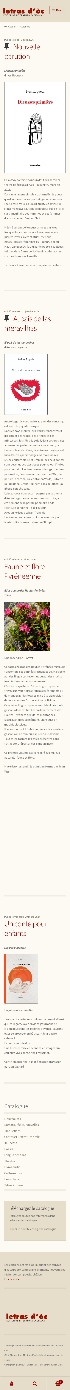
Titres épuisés (13, 1185)
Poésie (8, 1149)
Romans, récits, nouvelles (21, 1125)
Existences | (32, 1364)
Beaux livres (12, 1179)
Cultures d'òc (13, 1173)
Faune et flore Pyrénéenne (24, 571)
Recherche (35, 1383)
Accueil (12, 26)
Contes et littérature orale (22, 1137)
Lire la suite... (12, 1279)
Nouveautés (12, 1119)
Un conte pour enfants (25, 928)
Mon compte (11, 1383)
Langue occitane (15, 1155)
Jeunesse (10, 1143)
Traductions (12, 1131)
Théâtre (9, 1161)
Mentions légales (31, 1355)
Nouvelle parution (22, 51)
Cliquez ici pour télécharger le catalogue (32, 1229)
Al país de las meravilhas (27, 323)
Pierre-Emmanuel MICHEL (50, 1364)
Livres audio (12, 1167)
